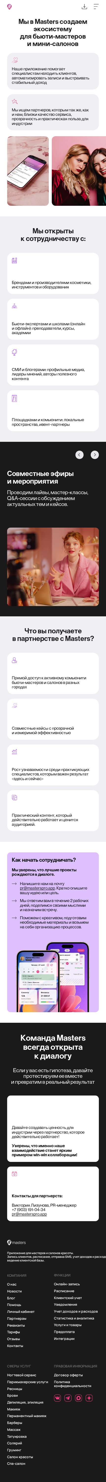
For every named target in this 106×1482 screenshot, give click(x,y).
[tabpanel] (53, 574)
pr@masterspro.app (37, 888)
